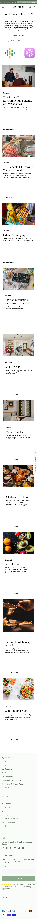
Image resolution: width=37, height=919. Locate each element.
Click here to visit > (25, 41)
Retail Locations (7, 826)
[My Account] (30, 6)
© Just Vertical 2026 (8, 905)
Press (4, 800)
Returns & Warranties (10, 819)
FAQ (3, 811)
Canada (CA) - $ (8, 897)
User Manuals (7, 803)
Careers (4, 830)
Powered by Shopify (22, 905)
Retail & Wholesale (8, 788)
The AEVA (5, 765)
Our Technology (7, 776)
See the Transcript (10, 129)
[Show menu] (2, 7)
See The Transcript (12, 394)
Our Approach (7, 773)
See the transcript (10, 198)
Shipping (5, 815)
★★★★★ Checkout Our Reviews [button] (35, 461)
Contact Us (6, 807)
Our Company (7, 769)
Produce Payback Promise (11, 780)
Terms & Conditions (9, 822)
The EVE (4, 761)
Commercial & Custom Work (12, 784)
